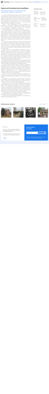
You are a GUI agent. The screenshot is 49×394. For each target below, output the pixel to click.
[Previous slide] (36, 104)
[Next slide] (47, 104)
